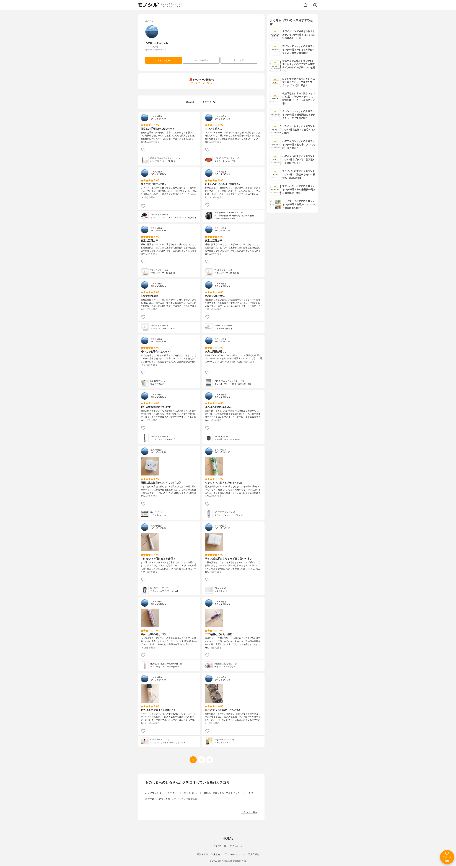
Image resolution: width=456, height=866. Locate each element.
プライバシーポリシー (234, 854)
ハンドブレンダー (154, 793)
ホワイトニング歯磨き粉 (184, 799)
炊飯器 (207, 793)
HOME (228, 838)
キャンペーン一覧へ (201, 83)
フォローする (163, 60)
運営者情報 (202, 854)
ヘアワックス (163, 799)
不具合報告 (253, 854)
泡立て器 (149, 799)
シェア (240, 60)
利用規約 (215, 854)
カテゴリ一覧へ (249, 812)
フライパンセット (192, 793)
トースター (249, 793)
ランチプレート (173, 793)
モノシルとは (236, 846)
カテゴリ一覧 (219, 846)
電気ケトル (218, 793)
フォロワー (203, 60)
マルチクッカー (234, 793)
